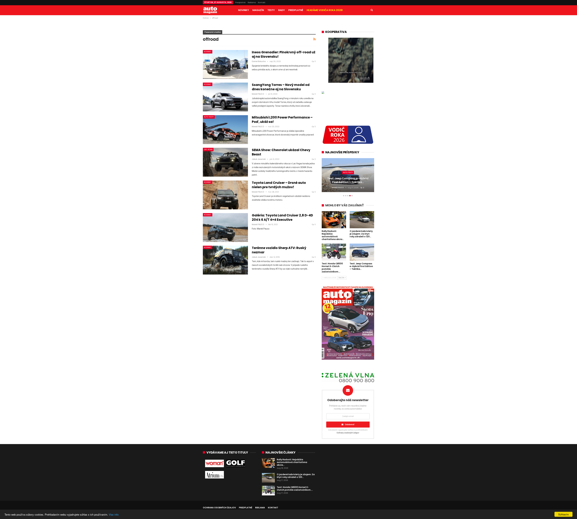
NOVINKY (243, 10)
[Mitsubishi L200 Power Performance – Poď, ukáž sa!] (225, 129)
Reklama (252, 2)
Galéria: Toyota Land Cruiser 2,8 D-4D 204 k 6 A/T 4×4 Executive (282, 217)
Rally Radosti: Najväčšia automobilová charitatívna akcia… (292, 462)
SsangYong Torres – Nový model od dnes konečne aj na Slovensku (281, 87)
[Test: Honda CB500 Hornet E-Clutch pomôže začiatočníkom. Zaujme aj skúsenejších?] (268, 490)
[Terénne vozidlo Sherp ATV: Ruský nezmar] (225, 260)
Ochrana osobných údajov (219, 507)
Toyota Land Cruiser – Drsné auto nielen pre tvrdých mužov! (279, 185)
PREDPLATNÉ (295, 10)
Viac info (114, 514)
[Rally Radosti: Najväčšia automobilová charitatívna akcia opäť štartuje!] (268, 463)
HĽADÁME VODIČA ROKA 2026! (325, 10)
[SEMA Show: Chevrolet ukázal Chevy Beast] (225, 162)
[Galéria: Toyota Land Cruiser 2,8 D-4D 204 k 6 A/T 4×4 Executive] (225, 227)
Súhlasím (563, 514)
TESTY (271, 10)
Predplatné (240, 2)
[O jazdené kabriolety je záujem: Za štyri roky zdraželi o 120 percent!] (268, 478)
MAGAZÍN (258, 10)
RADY (281, 10)
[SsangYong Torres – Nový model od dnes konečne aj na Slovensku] (225, 97)
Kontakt (261, 2)
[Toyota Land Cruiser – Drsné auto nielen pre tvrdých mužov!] (225, 195)
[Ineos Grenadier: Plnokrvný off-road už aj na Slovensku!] (225, 64)
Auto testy (209, 117)
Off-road (208, 149)
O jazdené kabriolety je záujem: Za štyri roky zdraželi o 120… (296, 476)
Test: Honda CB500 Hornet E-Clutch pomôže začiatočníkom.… (295, 488)
